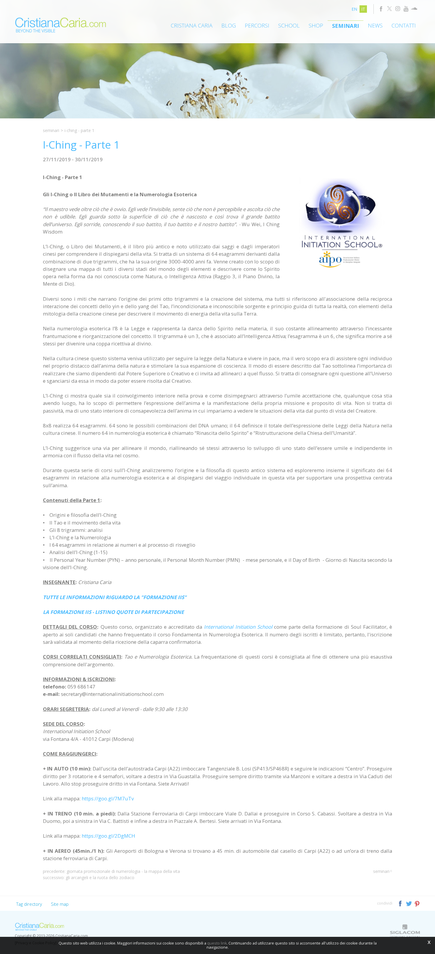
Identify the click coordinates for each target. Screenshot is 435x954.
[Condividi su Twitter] (409, 903)
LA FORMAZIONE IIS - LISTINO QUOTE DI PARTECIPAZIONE (113, 612)
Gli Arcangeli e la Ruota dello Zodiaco (100, 877)
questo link (217, 943)
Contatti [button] (404, 25)
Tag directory (29, 904)
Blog (228, 25)
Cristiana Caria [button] (191, 25)
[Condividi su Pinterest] (417, 903)
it (363, 9)
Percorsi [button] (257, 25)
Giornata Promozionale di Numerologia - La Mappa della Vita (123, 871)
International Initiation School (238, 626)
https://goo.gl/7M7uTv (108, 798)
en (354, 9)
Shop (316, 25)
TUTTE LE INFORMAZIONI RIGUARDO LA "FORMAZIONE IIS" (114, 597)
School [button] (289, 25)
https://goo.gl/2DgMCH (108, 835)
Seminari (345, 25)
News (375, 25)
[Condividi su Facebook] (401, 903)
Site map (60, 904)
